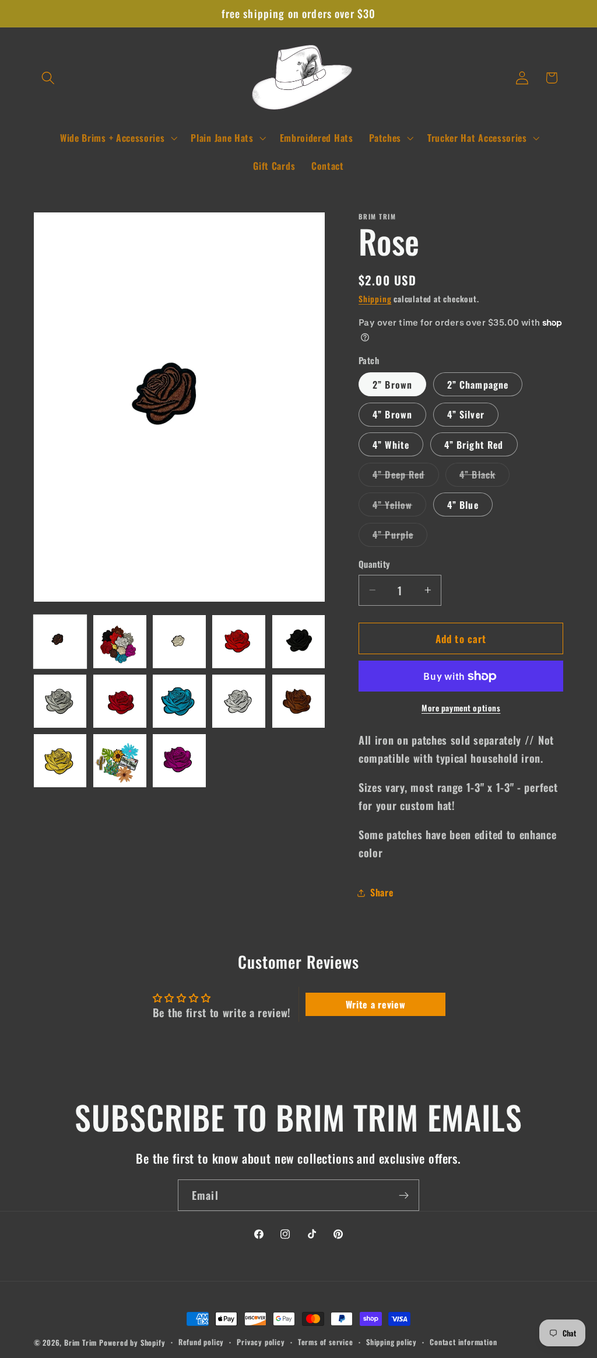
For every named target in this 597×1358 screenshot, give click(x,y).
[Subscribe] (404, 1195)
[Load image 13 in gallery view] (179, 760)
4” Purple (400, 537)
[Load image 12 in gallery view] (119, 760)
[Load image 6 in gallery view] (60, 701)
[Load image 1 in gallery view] (60, 641)
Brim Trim (80, 1342)
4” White (391, 445)
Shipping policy (391, 1341)
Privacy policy (261, 1341)
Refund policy (201, 1341)
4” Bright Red (474, 445)
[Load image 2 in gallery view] (119, 641)
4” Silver (465, 414)
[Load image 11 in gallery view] (60, 760)
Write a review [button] (376, 1004)
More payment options (461, 708)
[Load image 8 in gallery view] (179, 701)
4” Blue (463, 505)
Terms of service (325, 1341)
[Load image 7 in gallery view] (119, 701)
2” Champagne (478, 385)
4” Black (484, 477)
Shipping (375, 299)
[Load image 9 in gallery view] (238, 701)
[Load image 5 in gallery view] (298, 641)
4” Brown (392, 414)
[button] (49, 78)
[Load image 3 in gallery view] (179, 641)
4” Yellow (399, 506)
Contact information (463, 1341)
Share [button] (381, 892)
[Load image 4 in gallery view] (238, 641)
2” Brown (392, 385)
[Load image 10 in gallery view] (298, 701)
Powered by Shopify (132, 1342)
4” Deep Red (406, 477)
